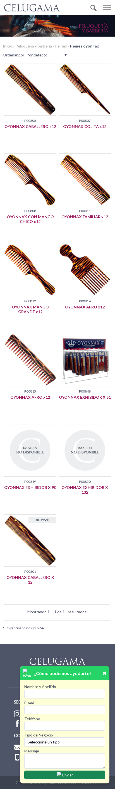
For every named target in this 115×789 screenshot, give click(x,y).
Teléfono (32, 718)
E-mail (29, 702)
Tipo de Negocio (38, 735)
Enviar (67, 775)
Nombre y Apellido (40, 686)
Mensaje (31, 750)
